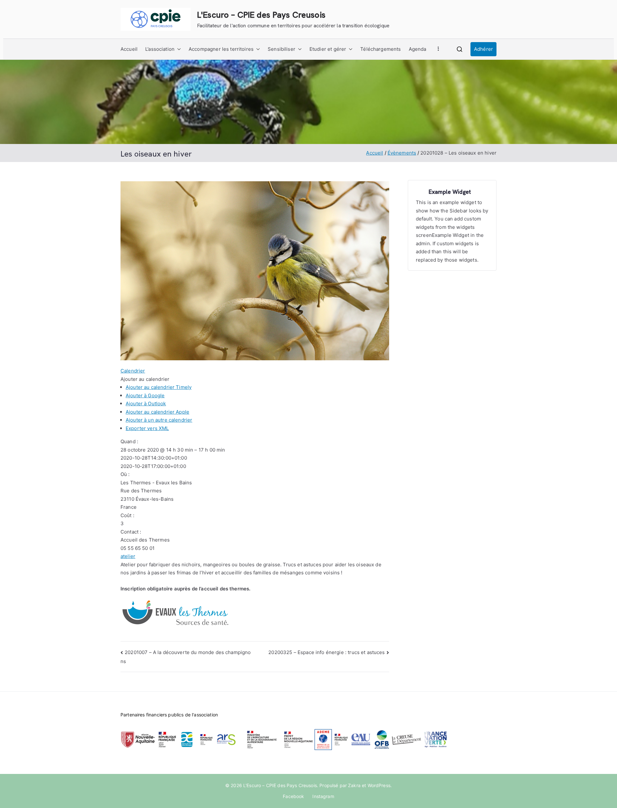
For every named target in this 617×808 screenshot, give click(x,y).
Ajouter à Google (145, 395)
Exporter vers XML (147, 428)
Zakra (354, 785)
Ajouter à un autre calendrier (159, 420)
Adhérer (483, 49)
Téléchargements (380, 49)
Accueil (129, 49)
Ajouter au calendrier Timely (159, 387)
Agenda (417, 49)
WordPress (379, 785)
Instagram (323, 796)
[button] (177, 49)
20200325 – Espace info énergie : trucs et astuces (326, 652)
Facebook (293, 796)
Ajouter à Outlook (146, 403)
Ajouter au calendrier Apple (157, 412)
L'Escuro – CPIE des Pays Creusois (261, 14)
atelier (128, 556)
